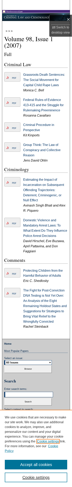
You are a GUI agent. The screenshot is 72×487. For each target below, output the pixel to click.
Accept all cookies (36, 464)
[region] (36, 448)
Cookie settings (48, 441)
